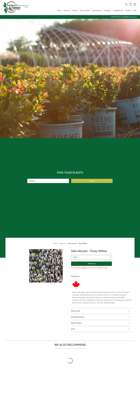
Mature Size (75, 311)
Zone (73, 329)
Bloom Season (76, 323)
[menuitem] (126, 4)
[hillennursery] (16, 7)
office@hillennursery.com (129, 17)
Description (75, 276)
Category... (32, 181)
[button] (126, 4)
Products (62, 243)
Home (55, 243)
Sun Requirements (77, 317)
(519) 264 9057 (115, 17)
